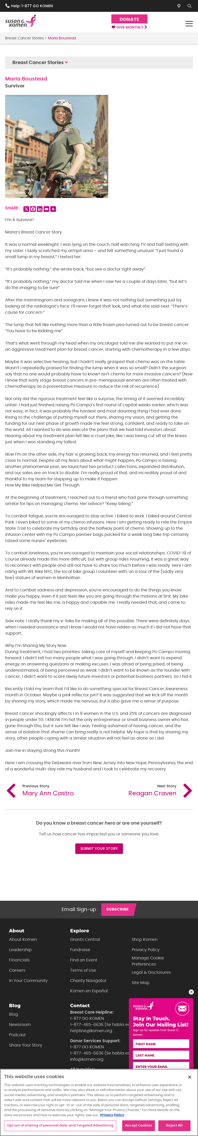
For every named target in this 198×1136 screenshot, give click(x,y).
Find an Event (83, 960)
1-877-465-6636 (86, 1025)
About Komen (23, 939)
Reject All (174, 1125)
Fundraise (80, 950)
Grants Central (85, 939)
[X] (26, 209)
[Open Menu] (189, 23)
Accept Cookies (138, 1125)
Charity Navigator (88, 981)
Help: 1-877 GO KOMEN (32, 5)
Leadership (20, 950)
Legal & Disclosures (151, 972)
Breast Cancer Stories (24, 38)
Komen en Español (89, 991)
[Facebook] (33, 209)
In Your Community (28, 981)
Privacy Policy (146, 950)
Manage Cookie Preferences (148, 961)
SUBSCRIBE (117, 909)
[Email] (46, 209)
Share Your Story (25, 1045)
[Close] (189, 1077)
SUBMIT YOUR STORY (99, 848)
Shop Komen (145, 939)
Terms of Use (83, 970)
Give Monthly (130, 27)
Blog (13, 1014)
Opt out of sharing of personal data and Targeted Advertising (60, 1125)
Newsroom (20, 1025)
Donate (129, 19)
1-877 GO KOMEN (87, 1018)
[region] (99, 1102)
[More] (53, 209)
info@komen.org (86, 1059)
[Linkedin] (40, 209)
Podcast (17, 1035)
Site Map (141, 983)
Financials (19, 960)
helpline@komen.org (91, 1031)
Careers (17, 970)
